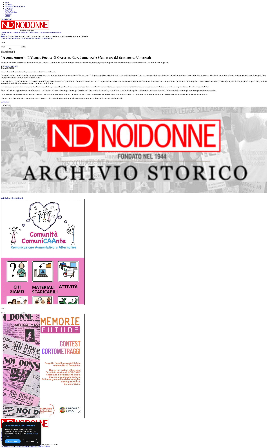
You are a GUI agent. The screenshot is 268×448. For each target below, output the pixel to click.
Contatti (7, 16)
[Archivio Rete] (8, 52)
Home (7, 2)
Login (3, 19)
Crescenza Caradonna (10, 66)
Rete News (8, 8)
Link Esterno (5, 102)
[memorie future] (43, 418)
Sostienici (8, 14)
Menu (3, 34)
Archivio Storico (6, 38)
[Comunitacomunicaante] (43, 304)
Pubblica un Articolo (19, 38)
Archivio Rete (13, 36)
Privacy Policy (5, 446)
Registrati (8, 19)
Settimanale (16, 33)
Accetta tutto (12, 441)
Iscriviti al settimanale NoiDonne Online (39, 38)
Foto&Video (9, 10)
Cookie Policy (16, 446)
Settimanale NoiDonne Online (15, 6)
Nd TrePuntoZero (11, 12)
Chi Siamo (8, 4)
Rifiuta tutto (30, 441)
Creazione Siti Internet (36, 446)
